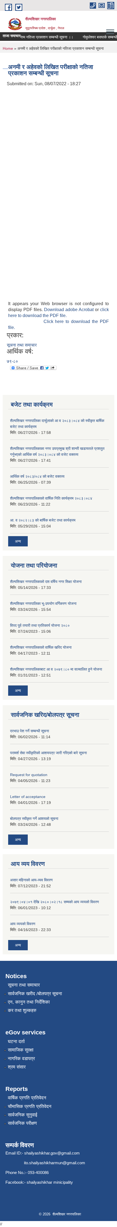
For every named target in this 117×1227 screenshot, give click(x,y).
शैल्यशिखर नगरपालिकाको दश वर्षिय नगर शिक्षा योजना (46, 581)
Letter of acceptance (27, 796)
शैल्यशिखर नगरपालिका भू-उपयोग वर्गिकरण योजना (43, 603)
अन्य (18, 541)
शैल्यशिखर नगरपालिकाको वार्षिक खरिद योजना (41, 647)
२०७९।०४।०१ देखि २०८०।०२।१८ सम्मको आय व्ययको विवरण (54, 902)
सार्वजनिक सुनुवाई (22, 1114)
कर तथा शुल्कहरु (22, 1010)
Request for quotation (28, 775)
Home (8, 48)
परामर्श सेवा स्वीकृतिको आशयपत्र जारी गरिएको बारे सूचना (48, 753)
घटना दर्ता (16, 1041)
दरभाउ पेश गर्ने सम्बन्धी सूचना (29, 731)
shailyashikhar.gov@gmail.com (52, 1153)
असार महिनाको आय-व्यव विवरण (31, 880)
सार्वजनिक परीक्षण (22, 1123)
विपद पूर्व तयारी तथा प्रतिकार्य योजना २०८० (40, 625)
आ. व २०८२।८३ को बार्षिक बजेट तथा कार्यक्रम (42, 520)
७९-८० (12, 361)
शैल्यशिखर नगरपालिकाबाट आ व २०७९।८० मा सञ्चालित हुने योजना (56, 669)
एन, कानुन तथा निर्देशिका (29, 1002)
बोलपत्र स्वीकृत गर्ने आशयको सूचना (34, 818)
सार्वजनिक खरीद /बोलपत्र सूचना (35, 993)
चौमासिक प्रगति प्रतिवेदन (29, 1106)
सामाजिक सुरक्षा (20, 1050)
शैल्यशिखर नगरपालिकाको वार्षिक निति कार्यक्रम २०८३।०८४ (51, 498)
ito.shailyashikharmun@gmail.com (54, 1162)
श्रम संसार (17, 1067)
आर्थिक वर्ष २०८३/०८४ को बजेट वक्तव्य (37, 476)
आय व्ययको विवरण (22, 924)
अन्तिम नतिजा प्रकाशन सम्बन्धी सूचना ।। (41, 37)
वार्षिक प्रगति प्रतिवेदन (27, 1097)
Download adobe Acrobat (69, 309)
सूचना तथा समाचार (22, 345)
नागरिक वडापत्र (21, 1058)
